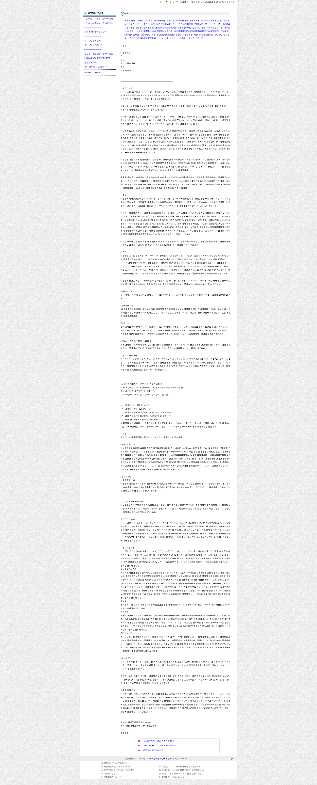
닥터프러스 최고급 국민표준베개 (98, 23)
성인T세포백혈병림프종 (212, 27)
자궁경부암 (188, 34)
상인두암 (196, 27)
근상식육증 (194, 20)
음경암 (178, 34)
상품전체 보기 (90, 62)
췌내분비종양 (147, 38)
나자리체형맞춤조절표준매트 (97, 58)
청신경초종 (135, 38)
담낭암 (212, 24)
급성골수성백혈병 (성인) (211, 20)
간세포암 (149, 20)
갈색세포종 (159, 20)
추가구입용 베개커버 (93, 45)
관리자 (233, 758)
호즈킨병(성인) (173, 38)
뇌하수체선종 (195, 24)
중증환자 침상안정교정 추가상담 (98, 53)
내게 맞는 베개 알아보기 (153, 750)
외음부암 (135, 34)
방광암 (181, 27)
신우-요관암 (155, 31)
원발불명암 (145, 34)
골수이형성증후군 (180, 20)
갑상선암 (200, 38)
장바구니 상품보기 (92, 72)
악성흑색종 (200, 31)
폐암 (163, 38)
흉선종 (191, 38)
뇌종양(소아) (182, 24)
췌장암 (157, 38)
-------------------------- (93, 27)
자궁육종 (209, 34)
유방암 (160, 34)
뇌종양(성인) (169, 24)
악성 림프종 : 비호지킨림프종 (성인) (178, 31)
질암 (126, 38)
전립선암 (218, 34)
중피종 (226, 34)
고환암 (168, 20)
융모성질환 (169, 34)
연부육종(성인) (212, 31)
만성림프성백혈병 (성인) (165, 27)
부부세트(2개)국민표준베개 (96, 32)
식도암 (227, 27)
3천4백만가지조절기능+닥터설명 (98, 18)
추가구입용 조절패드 (93, 40)
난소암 (144, 24)
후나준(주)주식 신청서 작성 (96, 67)
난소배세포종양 (156, 24)
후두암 (184, 38)
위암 (154, 34)
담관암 (205, 24)
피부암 (188, 27)
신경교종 (129, 31)
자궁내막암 (199, 34)
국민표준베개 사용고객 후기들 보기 (158, 741)
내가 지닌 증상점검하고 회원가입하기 (159, 745)
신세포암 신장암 (142, 31)
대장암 (220, 24)
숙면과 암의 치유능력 (133, 20)
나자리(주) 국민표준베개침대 (158, 758)
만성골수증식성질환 (145, 27)
